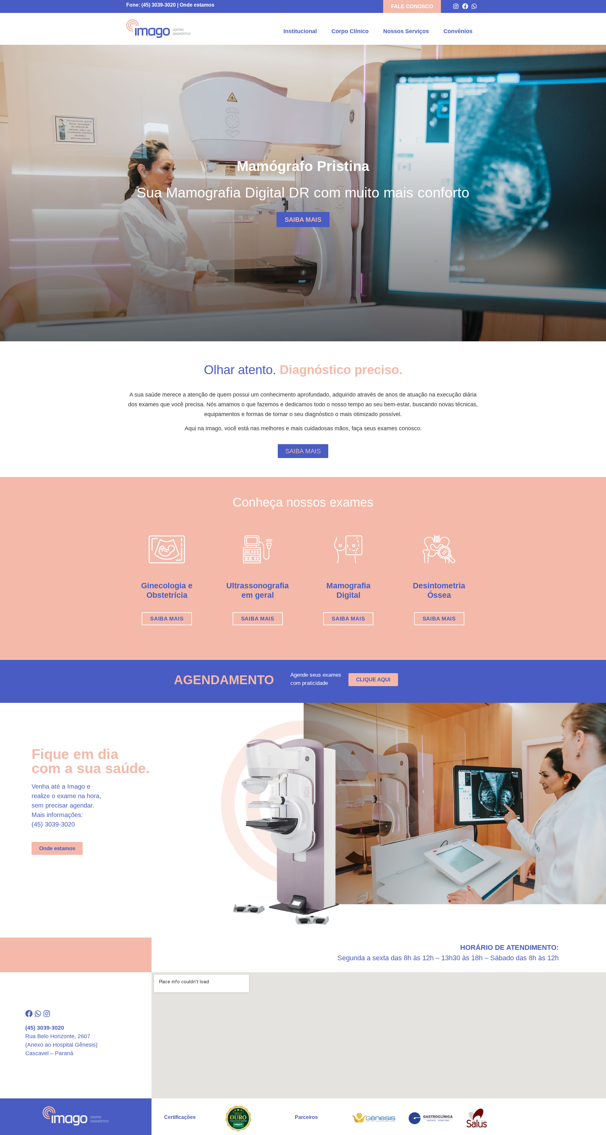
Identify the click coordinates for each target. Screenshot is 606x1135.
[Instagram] (456, 6)
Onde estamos (197, 5)
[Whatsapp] (474, 6)
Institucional (300, 31)
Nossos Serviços (406, 31)
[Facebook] (465, 6)
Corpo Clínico (350, 31)
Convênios (457, 31)
